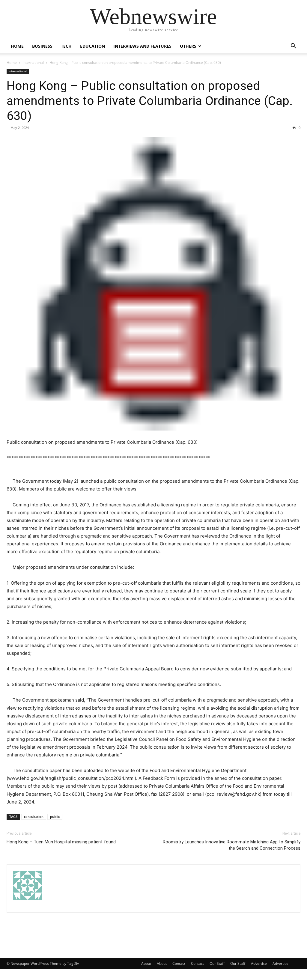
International (33, 62)
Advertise (259, 963)
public (55, 816)
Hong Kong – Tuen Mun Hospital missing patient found (61, 842)
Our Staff (217, 963)
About (146, 963)
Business (42, 46)
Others (188, 46)
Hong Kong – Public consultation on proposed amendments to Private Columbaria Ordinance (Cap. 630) (150, 101)
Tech (66, 46)
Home (17, 46)
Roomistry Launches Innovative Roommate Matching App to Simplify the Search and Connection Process (231, 845)
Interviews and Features (142, 46)
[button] (293, 46)
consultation (33, 816)
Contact (178, 963)
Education (92, 46)
